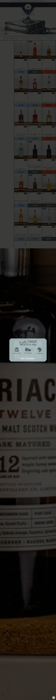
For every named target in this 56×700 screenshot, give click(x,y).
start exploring (27, 358)
